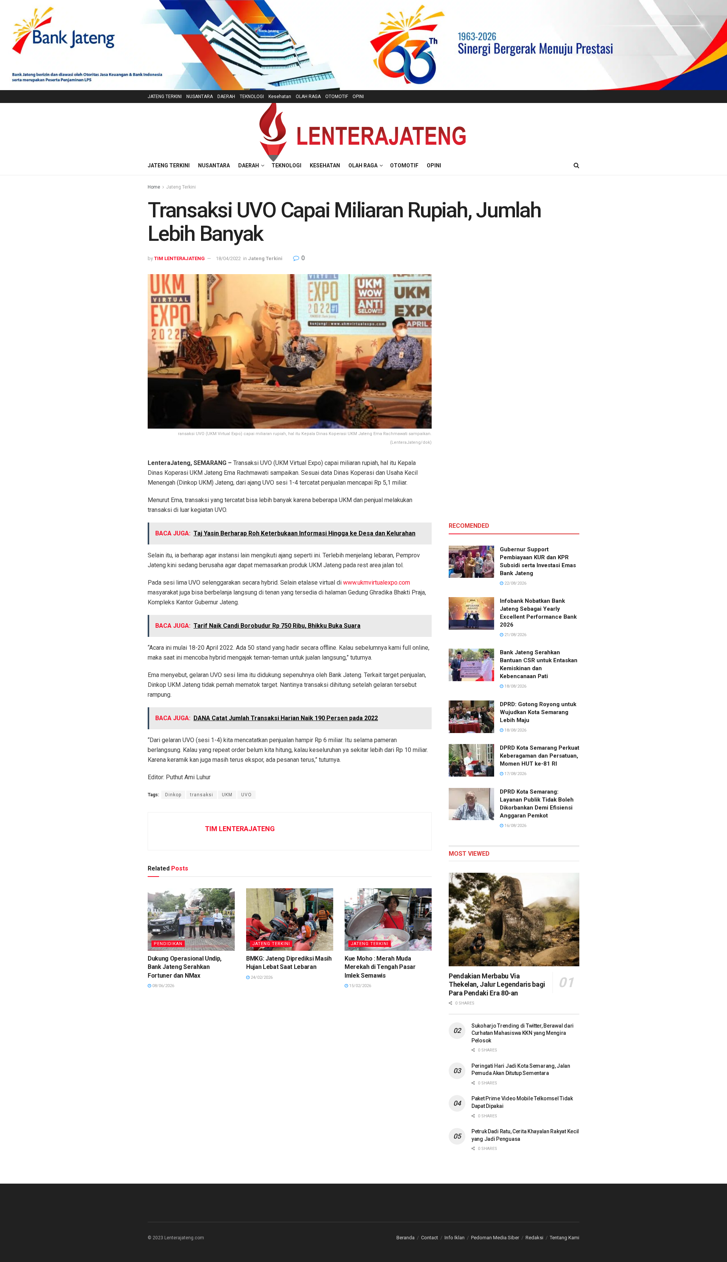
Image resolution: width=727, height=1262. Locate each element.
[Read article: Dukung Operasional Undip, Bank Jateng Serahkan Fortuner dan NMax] (191, 919)
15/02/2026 (359, 985)
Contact (429, 1237)
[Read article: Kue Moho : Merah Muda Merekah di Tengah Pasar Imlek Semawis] (388, 919)
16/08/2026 (514, 825)
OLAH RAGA (308, 96)
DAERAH (226, 96)
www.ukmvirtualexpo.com (376, 582)
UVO (246, 794)
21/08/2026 (514, 634)
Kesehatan (279, 96)
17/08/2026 (514, 773)
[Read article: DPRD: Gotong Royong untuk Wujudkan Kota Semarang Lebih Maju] (471, 716)
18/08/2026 (514, 686)
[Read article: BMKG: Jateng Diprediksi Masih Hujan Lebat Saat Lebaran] (289, 919)
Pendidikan (168, 943)
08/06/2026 (162, 985)
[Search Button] (576, 165)
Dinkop (173, 794)
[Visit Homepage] (363, 129)
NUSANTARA (199, 96)
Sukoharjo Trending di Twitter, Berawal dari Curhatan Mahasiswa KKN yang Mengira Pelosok (522, 1033)
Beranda (405, 1237)
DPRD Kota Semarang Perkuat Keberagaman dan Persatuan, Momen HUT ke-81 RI (539, 755)
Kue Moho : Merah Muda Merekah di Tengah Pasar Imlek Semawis (380, 967)
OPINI (358, 96)
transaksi (201, 794)
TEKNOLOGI (252, 96)
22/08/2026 (514, 583)
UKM (227, 794)
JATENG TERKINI (165, 96)
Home (154, 187)
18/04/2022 (228, 258)
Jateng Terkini (181, 187)
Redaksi (534, 1237)
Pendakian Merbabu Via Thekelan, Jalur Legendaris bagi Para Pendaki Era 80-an (497, 984)
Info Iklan (455, 1237)
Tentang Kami (564, 1237)
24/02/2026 (261, 977)
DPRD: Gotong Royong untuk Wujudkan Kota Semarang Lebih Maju (538, 712)
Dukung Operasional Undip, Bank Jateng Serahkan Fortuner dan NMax (185, 967)
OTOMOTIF (336, 96)
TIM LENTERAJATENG (179, 258)
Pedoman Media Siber (495, 1237)
